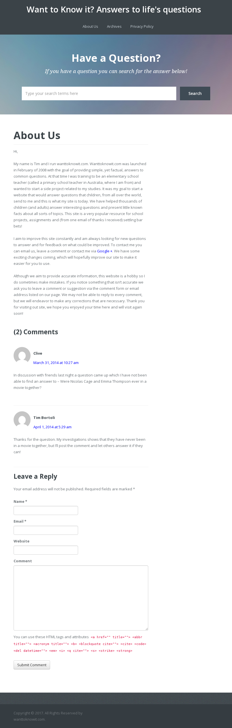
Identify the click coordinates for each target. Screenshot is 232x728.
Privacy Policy (142, 26)
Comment (23, 560)
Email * (20, 521)
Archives (114, 26)
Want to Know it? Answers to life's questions (114, 9)
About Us (90, 26)
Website (21, 541)
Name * (20, 501)
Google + (104, 251)
